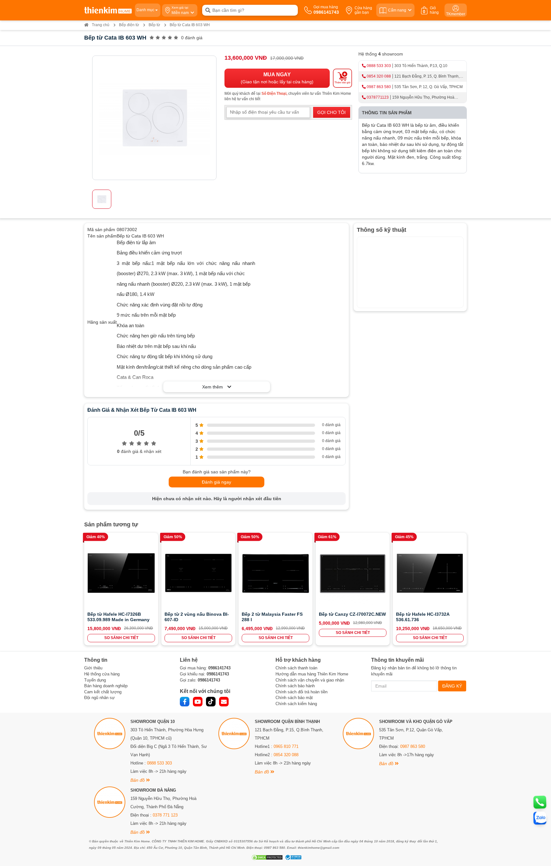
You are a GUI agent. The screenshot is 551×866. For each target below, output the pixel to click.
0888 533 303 (379, 66)
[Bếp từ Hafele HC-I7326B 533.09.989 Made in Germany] (121, 573)
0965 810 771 (286, 746)
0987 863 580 (379, 87)
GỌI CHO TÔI (331, 112)
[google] (224, 701)
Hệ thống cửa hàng (102, 674)
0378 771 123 (165, 815)
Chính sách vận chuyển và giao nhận (310, 680)
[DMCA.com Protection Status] (266, 857)
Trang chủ (100, 25)
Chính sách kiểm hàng (296, 703)
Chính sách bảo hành (295, 685)
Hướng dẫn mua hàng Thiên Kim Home (312, 674)
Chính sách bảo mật (294, 697)
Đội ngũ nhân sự (99, 697)
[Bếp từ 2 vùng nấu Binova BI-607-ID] (198, 573)
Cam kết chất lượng (102, 691)
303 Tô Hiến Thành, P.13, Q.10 (420, 66)
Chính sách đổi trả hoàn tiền (301, 691)
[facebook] (184, 701)
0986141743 (219, 668)
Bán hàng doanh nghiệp (106, 685)
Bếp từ (154, 25)
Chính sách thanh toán (296, 668)
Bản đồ (138, 780)
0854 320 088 (379, 76)
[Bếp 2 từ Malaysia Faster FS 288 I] (275, 573)
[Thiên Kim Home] (108, 10)
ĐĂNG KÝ (452, 686)
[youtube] (197, 701)
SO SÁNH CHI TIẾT (121, 638)
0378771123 (378, 97)
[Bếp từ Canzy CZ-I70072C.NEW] (352, 573)
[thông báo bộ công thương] (292, 857)
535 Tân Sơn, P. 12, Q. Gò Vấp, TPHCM (428, 87)
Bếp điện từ (129, 25)
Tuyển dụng (95, 680)
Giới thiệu (93, 668)
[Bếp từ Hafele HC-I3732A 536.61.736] (430, 573)
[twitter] (211, 701)
